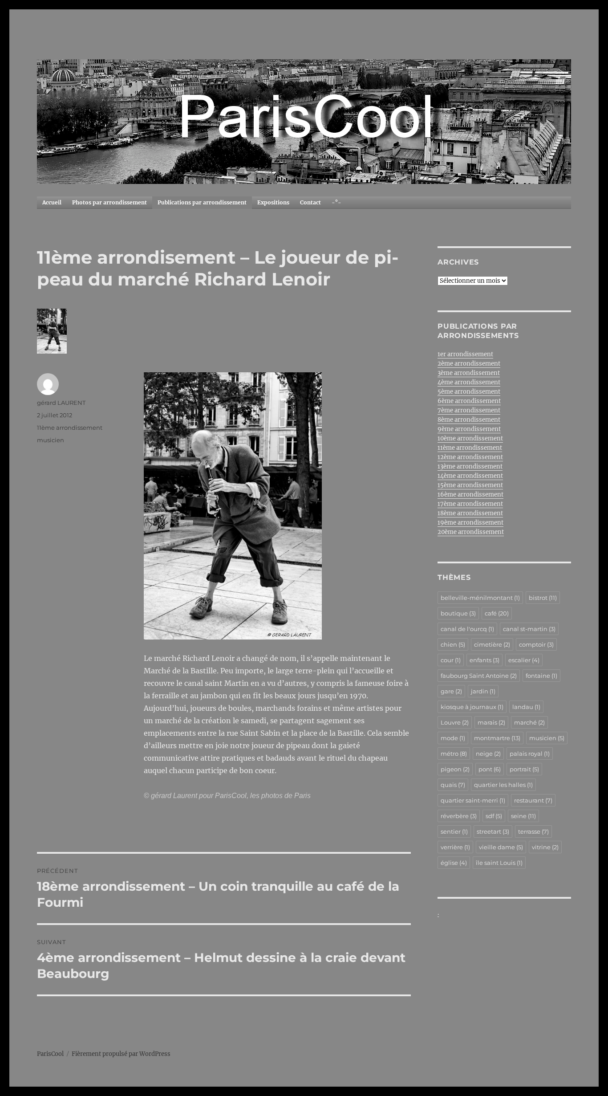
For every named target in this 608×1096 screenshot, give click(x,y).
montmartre (497, 738)
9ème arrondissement (469, 429)
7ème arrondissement (469, 410)
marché (529, 722)
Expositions (273, 202)
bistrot (543, 597)
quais (453, 784)
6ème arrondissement (469, 401)
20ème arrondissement (471, 532)
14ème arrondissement (470, 476)
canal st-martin (529, 628)
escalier (523, 660)
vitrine (545, 847)
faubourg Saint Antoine (479, 675)
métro (454, 753)
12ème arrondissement (470, 457)
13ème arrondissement (470, 466)
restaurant (533, 800)
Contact (310, 202)
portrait (524, 769)
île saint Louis (499, 862)
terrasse (533, 831)
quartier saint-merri (473, 800)
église (454, 862)
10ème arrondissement (470, 438)
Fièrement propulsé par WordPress (121, 1054)
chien (453, 644)
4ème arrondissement (469, 382)
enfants (484, 660)
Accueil (51, 202)
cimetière (492, 644)
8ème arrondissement (469, 420)
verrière (455, 847)
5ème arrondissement (469, 391)
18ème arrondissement (470, 513)
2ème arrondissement (469, 363)
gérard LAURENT (61, 402)
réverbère (459, 815)
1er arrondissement (465, 354)
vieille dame (501, 847)
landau (526, 706)
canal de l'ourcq (467, 628)
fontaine (541, 675)
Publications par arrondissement (202, 202)
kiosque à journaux (472, 706)
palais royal (530, 753)
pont (489, 769)
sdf (494, 815)
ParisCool (50, 1054)
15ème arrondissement (470, 485)
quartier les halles (503, 784)
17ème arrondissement (470, 504)
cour (451, 660)
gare (451, 691)
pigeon (455, 769)
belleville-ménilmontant (480, 597)
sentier (454, 831)
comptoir (536, 644)
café (497, 613)
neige (488, 753)
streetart (493, 831)
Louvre (455, 722)
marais (491, 722)
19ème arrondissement (470, 522)
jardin (483, 691)
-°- (336, 202)
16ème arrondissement (470, 494)
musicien (50, 440)
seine (523, 815)
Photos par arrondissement (109, 202)
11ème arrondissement (69, 427)
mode (453, 738)
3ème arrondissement (469, 373)
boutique (458, 613)
